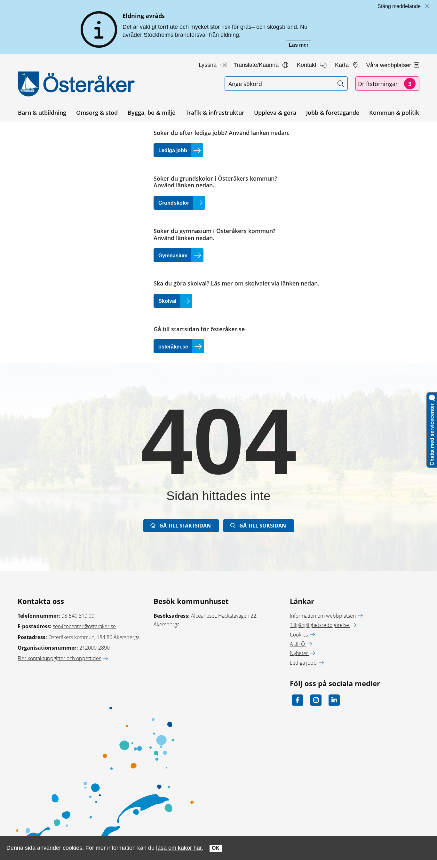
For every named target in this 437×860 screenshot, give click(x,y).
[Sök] (340, 83)
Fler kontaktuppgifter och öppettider (59, 658)
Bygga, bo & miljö (152, 112)
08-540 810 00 (77, 615)
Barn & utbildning (42, 112)
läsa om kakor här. (179, 847)
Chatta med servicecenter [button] (432, 433)
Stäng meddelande (399, 6)
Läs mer (300, 45)
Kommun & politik (394, 112)
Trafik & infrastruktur (215, 112)
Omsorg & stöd (97, 112)
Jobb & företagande (332, 112)
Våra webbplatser (389, 65)
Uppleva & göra (275, 112)
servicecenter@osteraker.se (84, 626)
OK (215, 848)
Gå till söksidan (262, 525)
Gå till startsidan (185, 525)
